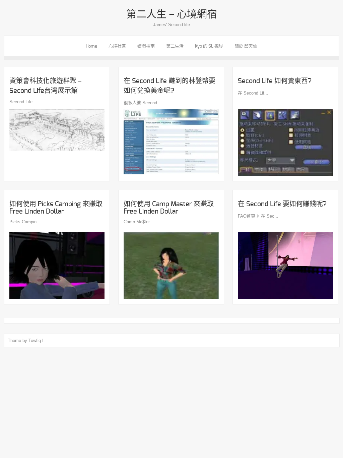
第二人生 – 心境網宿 (171, 14)
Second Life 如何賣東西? (275, 81)
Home (91, 46)
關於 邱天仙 (245, 46)
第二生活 (175, 46)
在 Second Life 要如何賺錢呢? (282, 204)
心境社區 (117, 46)
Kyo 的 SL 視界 (209, 46)
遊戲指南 (146, 46)
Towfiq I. (36, 340)
